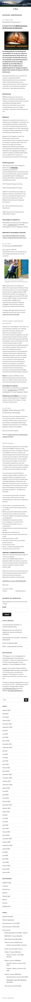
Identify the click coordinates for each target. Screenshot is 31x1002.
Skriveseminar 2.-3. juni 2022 (11, 923)
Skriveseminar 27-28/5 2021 (10, 927)
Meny (16, 9)
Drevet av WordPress (8, 998)
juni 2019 (5, 818)
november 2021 (7, 744)
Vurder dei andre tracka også (10, 314)
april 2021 (5, 761)
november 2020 (7, 778)
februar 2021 (6, 767)
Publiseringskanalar (8, 920)
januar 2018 (5, 869)
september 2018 (7, 845)
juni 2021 (5, 754)
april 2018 (5, 859)
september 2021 (7, 747)
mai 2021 (5, 757)
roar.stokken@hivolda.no (9, 688)
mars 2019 (5, 828)
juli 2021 (4, 751)
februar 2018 (6, 865)
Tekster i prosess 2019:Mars (12, 960)
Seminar (4, 903)
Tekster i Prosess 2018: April (12, 952)
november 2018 (7, 838)
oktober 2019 (6, 808)
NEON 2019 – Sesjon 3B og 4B (13, 936)
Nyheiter (5, 893)
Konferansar (6, 889)
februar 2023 (6, 720)
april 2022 (5, 737)
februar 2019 (6, 832)
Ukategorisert (6, 906)
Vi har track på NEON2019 (12, 246)
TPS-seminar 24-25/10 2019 (12, 986)
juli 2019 (4, 815)
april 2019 (5, 825)
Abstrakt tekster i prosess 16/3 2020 (17, 977)
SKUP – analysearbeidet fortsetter (12, 646)
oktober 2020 (6, 781)
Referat (4, 899)
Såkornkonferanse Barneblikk (13, 939)
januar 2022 (5, 740)
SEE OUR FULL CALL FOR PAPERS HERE (14, 581)
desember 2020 (7, 774)
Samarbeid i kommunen (11, 22)
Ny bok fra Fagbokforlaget (10, 643)
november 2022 (7, 724)
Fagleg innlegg (6, 882)
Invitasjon (5, 886)
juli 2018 (4, 852)
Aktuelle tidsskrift (7, 916)
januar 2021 (5, 771)
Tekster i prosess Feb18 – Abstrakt (16, 945)
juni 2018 (5, 855)
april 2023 (5, 713)
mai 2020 (5, 791)
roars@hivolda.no (12, 225)
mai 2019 (5, 821)
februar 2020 (6, 801)
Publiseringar (6, 896)
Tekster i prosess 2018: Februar (13, 942)
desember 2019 (7, 805)
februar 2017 (6, 872)
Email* (4, 607)
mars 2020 (5, 798)
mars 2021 (5, 764)
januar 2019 (5, 835)
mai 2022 (5, 734)
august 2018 (6, 849)
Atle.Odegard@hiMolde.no (15, 690)
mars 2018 (5, 862)
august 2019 (6, 811)
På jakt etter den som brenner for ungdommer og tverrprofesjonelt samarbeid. (12, 632)
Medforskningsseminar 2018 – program (16, 933)
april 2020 (5, 794)
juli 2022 (5, 730)
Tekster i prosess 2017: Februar (13, 949)
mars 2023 (5, 717)
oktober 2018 (6, 842)
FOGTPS (7, 2)
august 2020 (6, 788)
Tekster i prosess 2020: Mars (12, 974)
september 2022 (7, 727)
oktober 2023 (6, 710)
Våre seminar (6, 930)
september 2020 (7, 784)
